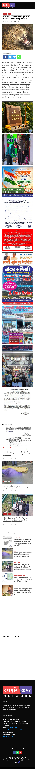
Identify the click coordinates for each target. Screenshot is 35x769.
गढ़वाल (21, 575)
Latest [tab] (4, 533)
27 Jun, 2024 (16, 21)
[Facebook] (5, 57)
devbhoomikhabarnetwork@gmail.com (17, 729)
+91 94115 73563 (8, 736)
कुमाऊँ (9, 13)
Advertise (26, 749)
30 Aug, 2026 (15, 458)
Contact (19, 749)
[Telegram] (14, 57)
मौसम (24, 575)
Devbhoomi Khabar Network (19, 757)
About (13, 749)
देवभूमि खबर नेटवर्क (8, 21)
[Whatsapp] (19, 57)
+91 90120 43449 (12, 727)
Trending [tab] (11, 533)
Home (8, 749)
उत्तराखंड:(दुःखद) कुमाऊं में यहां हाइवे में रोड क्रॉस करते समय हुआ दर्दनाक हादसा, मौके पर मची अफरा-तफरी (22, 554)
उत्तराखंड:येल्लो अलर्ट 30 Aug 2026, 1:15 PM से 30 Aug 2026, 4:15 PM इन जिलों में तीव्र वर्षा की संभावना (23, 579)
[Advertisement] (17, 615)
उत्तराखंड (5, 13)
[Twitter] (10, 57)
